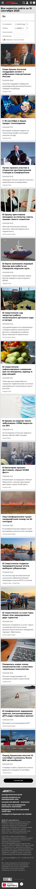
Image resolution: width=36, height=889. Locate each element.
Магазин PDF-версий (10, 802)
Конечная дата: (7, 36)
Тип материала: (7, 24)
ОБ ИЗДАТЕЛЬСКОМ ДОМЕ (12, 795)
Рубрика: (5, 28)
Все (4, 16)
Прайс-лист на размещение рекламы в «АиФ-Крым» (13, 806)
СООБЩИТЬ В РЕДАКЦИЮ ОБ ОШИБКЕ (17, 814)
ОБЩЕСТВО (6, 91)
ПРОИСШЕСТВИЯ (8, 234)
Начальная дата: (7, 32)
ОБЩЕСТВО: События (11, 583)
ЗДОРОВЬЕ (6, 438)
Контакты (25, 802)
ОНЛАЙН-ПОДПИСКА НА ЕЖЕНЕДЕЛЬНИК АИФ (11, 798)
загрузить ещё (18, 780)
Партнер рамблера (19, 879)
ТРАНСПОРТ (7, 773)
